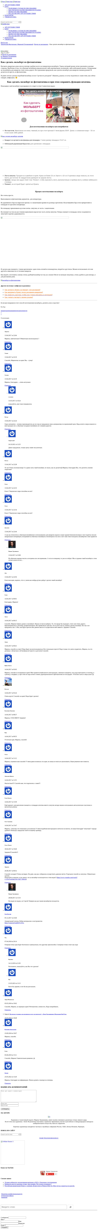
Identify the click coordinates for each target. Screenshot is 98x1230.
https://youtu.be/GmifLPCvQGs (14, 923)
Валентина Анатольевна (10, 1029)
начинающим (11, 311)
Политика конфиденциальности (11, 1194)
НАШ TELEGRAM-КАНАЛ (49, 1138)
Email (3, 1225)
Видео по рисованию (41, 44)
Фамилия (21, 1223)
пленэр (17, 311)
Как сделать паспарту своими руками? (19, 297)
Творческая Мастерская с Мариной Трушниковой (17, 44)
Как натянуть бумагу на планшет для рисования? (22, 290)
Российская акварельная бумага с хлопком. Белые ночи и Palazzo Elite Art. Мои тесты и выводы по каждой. (40, 1186)
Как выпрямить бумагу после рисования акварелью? (24, 292)
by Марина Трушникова (8, 56)
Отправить (5, 1227)
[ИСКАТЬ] (70, 1207)
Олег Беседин (8, 914)
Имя (3, 1219)
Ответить (8, 342)
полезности (23, 311)
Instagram (4, 1197)
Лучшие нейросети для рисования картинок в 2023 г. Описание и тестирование (31, 1182)
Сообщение (4, 1217)
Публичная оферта (7, 1195)
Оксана (6, 1073)
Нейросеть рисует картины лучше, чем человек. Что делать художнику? (28, 1184)
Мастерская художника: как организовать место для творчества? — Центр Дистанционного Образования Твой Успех (38, 1014)
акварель (4, 311)
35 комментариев (6, 58)
